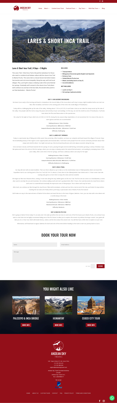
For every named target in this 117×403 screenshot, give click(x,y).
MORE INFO (26, 325)
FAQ (61, 393)
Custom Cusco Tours (58, 8)
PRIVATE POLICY (69, 393)
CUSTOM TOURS (45, 393)
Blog (103, 8)
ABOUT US (35, 393)
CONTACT (55, 393)
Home (40, 8)
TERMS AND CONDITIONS (83, 393)
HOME (28, 393)
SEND (100, 266)
